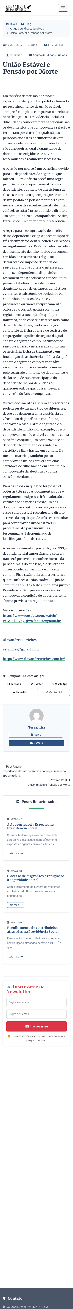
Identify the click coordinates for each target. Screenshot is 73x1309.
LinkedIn (20, 692)
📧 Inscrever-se (36, 1026)
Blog (28, 24)
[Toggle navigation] (63, 8)
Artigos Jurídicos (20, 28)
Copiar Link (56, 692)
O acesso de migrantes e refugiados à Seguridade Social (35, 878)
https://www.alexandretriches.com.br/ (34, 659)
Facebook (15, 684)
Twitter (38, 684)
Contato (38, 743)
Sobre (37, 734)
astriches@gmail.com (21, 649)
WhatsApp (61, 684)
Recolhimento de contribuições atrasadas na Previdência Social (33, 930)
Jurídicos (38, 28)
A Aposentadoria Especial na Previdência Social (30, 826)
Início (13, 24)
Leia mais (14, 853)
